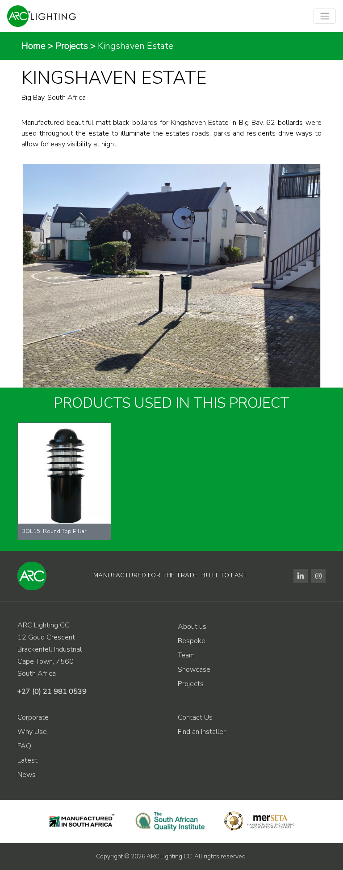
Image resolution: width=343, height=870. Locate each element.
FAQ (24, 746)
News (26, 775)
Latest (27, 760)
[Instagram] (318, 576)
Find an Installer (202, 732)
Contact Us (195, 717)
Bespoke (191, 641)
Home (33, 46)
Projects (71, 46)
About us (192, 626)
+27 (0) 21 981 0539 (52, 691)
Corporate (33, 717)
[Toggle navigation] (325, 16)
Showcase (194, 669)
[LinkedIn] (300, 576)
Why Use (32, 732)
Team (186, 655)
